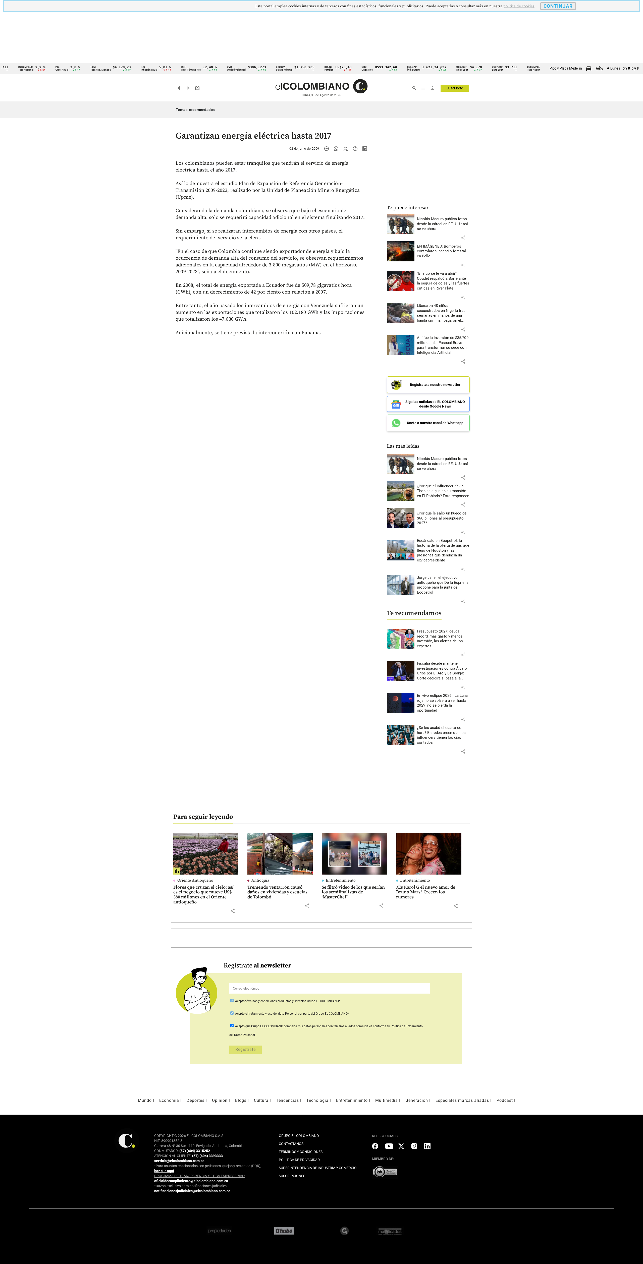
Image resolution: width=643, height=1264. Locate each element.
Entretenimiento (341, 880)
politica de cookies (518, 6)
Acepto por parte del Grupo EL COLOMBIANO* (291, 1013)
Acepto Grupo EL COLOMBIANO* (287, 1001)
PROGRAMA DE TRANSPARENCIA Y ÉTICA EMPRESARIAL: (199, 1176)
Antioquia (260, 880)
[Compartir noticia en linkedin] (364, 148)
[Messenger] (326, 148)
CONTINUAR (558, 6)
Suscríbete (455, 88)
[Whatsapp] (336, 148)
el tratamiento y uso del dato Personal (271, 1013)
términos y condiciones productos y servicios (276, 1001)
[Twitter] (345, 149)
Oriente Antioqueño (195, 880)
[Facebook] (355, 148)
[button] (463, 237)
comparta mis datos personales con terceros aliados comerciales (328, 1026)
